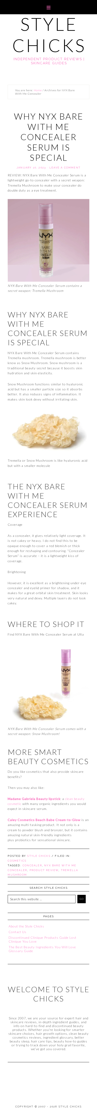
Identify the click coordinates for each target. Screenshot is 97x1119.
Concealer (32, 865)
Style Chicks (49, 34)
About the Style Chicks (26, 926)
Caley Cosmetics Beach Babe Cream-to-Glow (44, 820)
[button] (48, 7)
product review (44, 870)
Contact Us (17, 932)
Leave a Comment (65, 167)
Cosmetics (17, 860)
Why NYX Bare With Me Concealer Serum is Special (48, 137)
